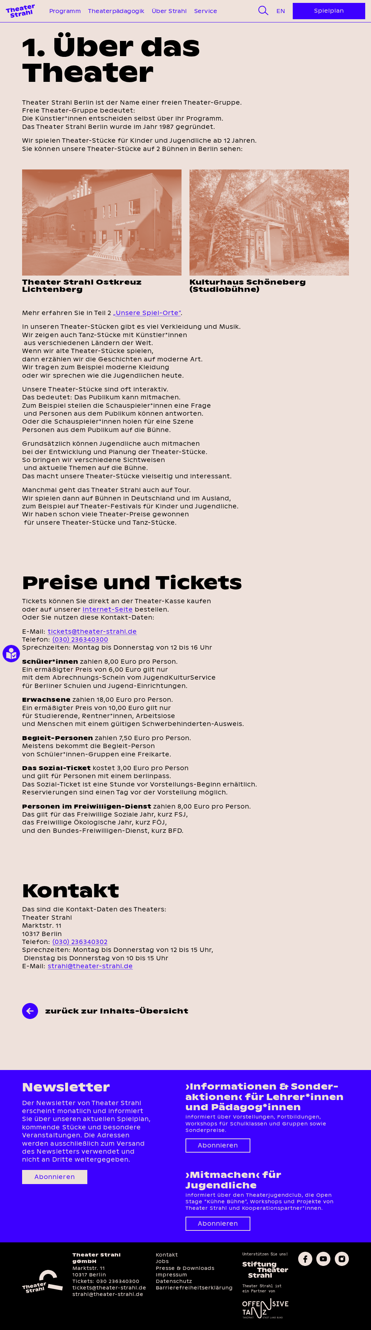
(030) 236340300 (80, 639)
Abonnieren (54, 1177)
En (280, 11)
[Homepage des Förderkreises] (265, 1276)
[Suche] (263, 10)
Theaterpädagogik (116, 11)
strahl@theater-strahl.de (90, 966)
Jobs (162, 1261)
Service (205, 11)
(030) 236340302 (80, 942)
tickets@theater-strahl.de (92, 631)
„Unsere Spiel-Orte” (147, 313)
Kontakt (167, 1255)
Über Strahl (169, 11)
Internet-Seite (108, 609)
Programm (65, 11)
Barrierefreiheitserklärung (194, 1288)
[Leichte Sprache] (11, 653)
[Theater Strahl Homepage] (20, 11)
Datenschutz (174, 1281)
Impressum (171, 1275)
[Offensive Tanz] (265, 1317)
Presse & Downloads (185, 1268)
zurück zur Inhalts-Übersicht (116, 1011)
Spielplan (329, 10)
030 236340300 (117, 1281)
